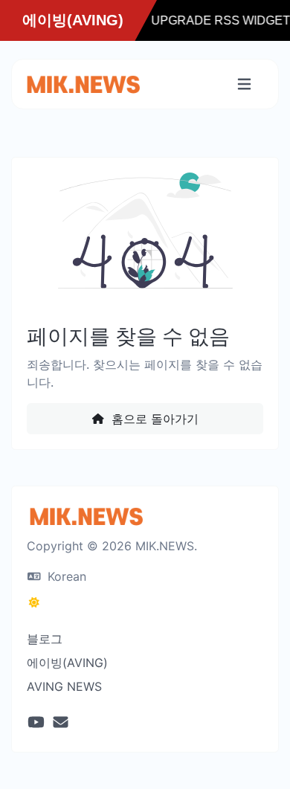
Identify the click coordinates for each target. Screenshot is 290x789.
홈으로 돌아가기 (153, 418)
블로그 (44, 638)
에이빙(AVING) (67, 662)
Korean (65, 576)
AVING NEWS (64, 686)
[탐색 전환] (244, 84)
